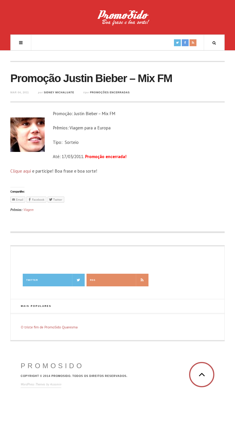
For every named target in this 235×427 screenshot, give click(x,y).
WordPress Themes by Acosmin (41, 384)
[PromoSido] (117, 19)
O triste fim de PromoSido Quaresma (49, 327)
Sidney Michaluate (59, 92)
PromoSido (52, 366)
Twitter (32, 280)
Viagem (28, 210)
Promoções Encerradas (110, 92)
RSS (92, 280)
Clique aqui (20, 171)
